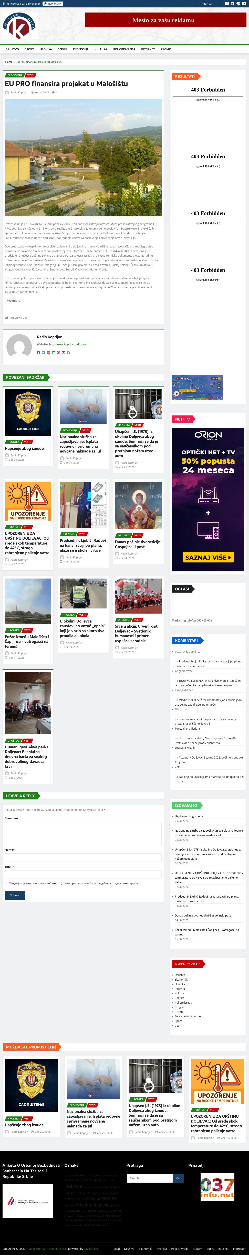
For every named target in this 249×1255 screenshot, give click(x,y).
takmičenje (86, 1220)
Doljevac (74, 1186)
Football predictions (188, 728)
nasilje (68, 1205)
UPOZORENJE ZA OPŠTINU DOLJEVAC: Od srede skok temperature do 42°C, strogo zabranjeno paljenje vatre (27, 543)
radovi (101, 1215)
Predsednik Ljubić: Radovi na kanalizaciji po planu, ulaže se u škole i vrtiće (83, 545)
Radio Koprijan (19, 92)
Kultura (101, 49)
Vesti (178, 1025)
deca (110, 1180)
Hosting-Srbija (58, 1249)
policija (92, 1211)
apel (104, 1175)
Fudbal (94, 1187)
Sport (29, 49)
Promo (166, 49)
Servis (62, 49)
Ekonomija (81, 49)
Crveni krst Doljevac (98, 1180)
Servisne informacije (188, 1016)
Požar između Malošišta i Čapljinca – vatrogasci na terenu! (27, 641)
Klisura (106, 1193)
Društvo (12, 49)
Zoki (177, 767)
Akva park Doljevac (90, 1175)
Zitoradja (83, 1224)
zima (75, 1225)
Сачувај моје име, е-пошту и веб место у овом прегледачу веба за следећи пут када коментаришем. (75, 883)
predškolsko (81, 1216)
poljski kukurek (105, 1210)
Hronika (46, 49)
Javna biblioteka (105, 1187)
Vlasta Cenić (100, 1220)
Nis (73, 1205)
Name (9, 850)
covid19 (83, 1180)
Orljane (113, 1205)
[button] (217, 1187)
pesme (85, 1211)
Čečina (91, 1224)
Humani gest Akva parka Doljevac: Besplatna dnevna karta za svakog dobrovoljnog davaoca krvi (26, 756)
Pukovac (91, 1215)
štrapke (105, 1225)
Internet (148, 49)
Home (9, 61)
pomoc (116, 1211)
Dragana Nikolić (185, 748)
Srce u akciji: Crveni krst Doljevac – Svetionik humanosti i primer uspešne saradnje (136, 633)
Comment (11, 818)
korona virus (79, 1198)
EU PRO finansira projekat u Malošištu (39, 61)
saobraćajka (71, 1220)
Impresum (239, 1249)
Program (180, 1007)
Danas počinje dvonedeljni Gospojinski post (138, 544)
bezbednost (71, 1180)
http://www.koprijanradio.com (68, 344)
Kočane (90, 1198)
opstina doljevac (92, 1205)
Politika (179, 998)
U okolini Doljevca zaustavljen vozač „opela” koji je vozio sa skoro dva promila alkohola (83, 628)
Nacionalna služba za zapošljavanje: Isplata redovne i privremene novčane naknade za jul (80, 444)
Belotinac (112, 1175)
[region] (217, 1187)
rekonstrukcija (113, 1215)
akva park (74, 1175)
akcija (67, 1175)
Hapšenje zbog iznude (24, 448)
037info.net (91, 1249)
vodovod (112, 1220)
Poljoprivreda (124, 49)
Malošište (108, 1198)
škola (98, 1224)
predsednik (70, 1215)
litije (98, 1198)
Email (9, 866)
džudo (87, 1187)
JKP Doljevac (94, 1193)
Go (178, 1178)
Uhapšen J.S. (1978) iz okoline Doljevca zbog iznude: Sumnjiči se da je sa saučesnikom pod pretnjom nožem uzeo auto (136, 443)
